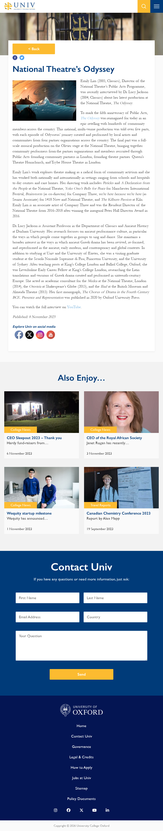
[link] (55, 811)
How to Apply (81, 767)
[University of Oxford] (81, 710)
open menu (156, 6)
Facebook (15, 57)
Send (81, 674)
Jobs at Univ (81, 778)
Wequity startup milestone (29, 513)
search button (144, 6)
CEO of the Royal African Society (114, 437)
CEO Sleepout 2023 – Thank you (34, 437)
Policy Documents (81, 798)
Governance (81, 746)
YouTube (74, 307)
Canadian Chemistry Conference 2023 (119, 513)
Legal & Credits (81, 757)
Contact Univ (81, 736)
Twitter (22, 57)
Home (81, 725)
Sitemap (81, 788)
